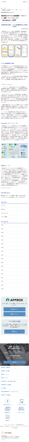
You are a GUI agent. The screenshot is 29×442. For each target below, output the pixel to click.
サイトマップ (19, 426)
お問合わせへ (14, 331)
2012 (2, 277)
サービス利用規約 (14, 427)
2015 (2, 266)
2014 (2, 270)
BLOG (4, 377)
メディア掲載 (4, 216)
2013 (2, 273)
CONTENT (8, 381)
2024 (2, 232)
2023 (2, 236)
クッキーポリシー (25, 426)
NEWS (5, 8)
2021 (2, 243)
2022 (2, 240)
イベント (3, 205)
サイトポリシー (12, 426)
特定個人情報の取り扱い (20, 424)
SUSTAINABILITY (9, 391)
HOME (1, 8)
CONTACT (14, 362)
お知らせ (3, 209)
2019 (2, 251)
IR (3, 388)
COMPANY (6, 384)
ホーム (5, 424)
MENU (24, 1)
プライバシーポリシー (11, 424)
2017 (2, 258)
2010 (2, 285)
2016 (2, 262)
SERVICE (5, 367)
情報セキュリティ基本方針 (5, 426)
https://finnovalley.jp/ (6, 187)
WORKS (5, 371)
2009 (2, 288)
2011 (2, 281)
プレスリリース (10, 12)
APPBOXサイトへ (14, 309)
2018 (2, 255)
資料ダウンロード (14, 314)
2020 (2, 247)
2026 (2, 225)
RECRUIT (5, 395)
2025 (2, 228)
